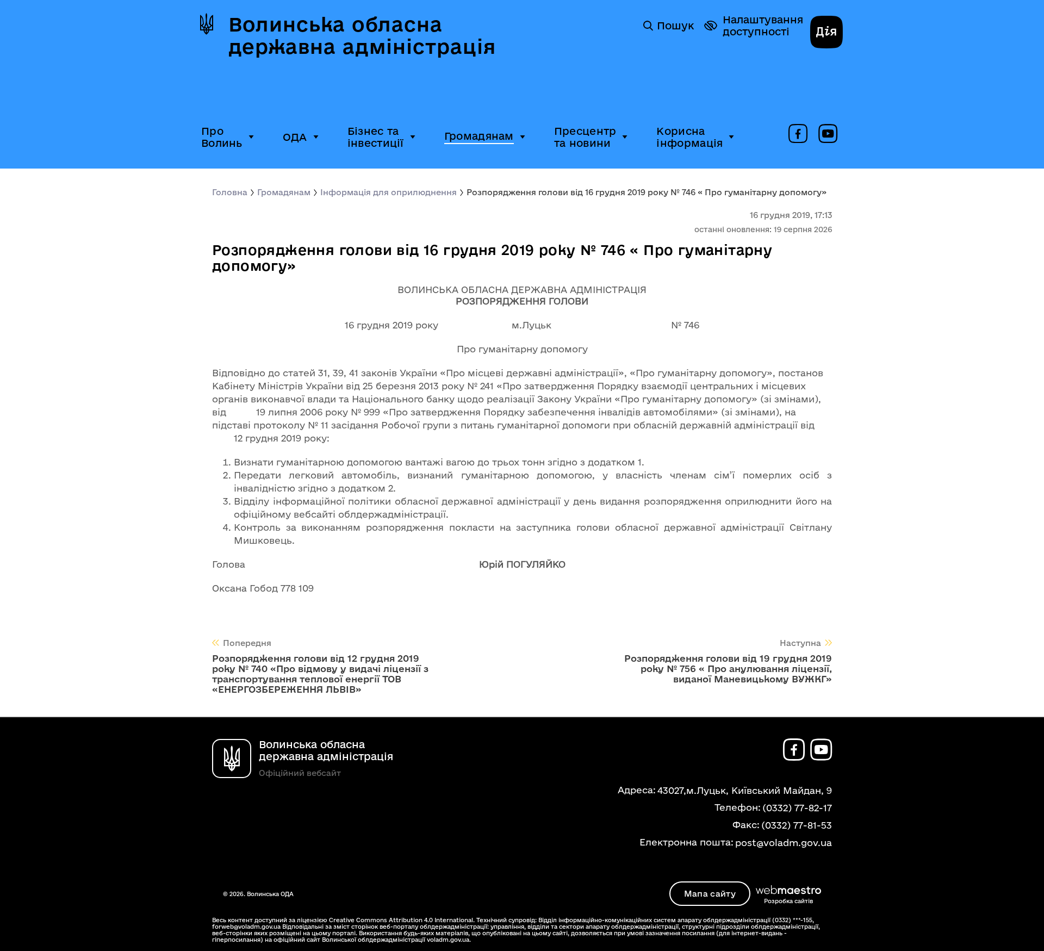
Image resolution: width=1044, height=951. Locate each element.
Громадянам (479, 136)
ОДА (295, 137)
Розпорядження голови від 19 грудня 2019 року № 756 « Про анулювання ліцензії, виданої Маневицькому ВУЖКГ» (728, 668)
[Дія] (826, 33)
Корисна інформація (689, 137)
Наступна (800, 643)
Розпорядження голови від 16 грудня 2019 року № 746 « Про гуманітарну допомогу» (646, 192)
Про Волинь (222, 137)
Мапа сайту (710, 893)
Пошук (675, 26)
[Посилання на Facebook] (797, 134)
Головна (229, 192)
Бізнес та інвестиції (375, 137)
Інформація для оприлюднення (388, 192)
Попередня (247, 643)
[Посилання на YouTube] (827, 134)
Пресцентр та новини (585, 137)
